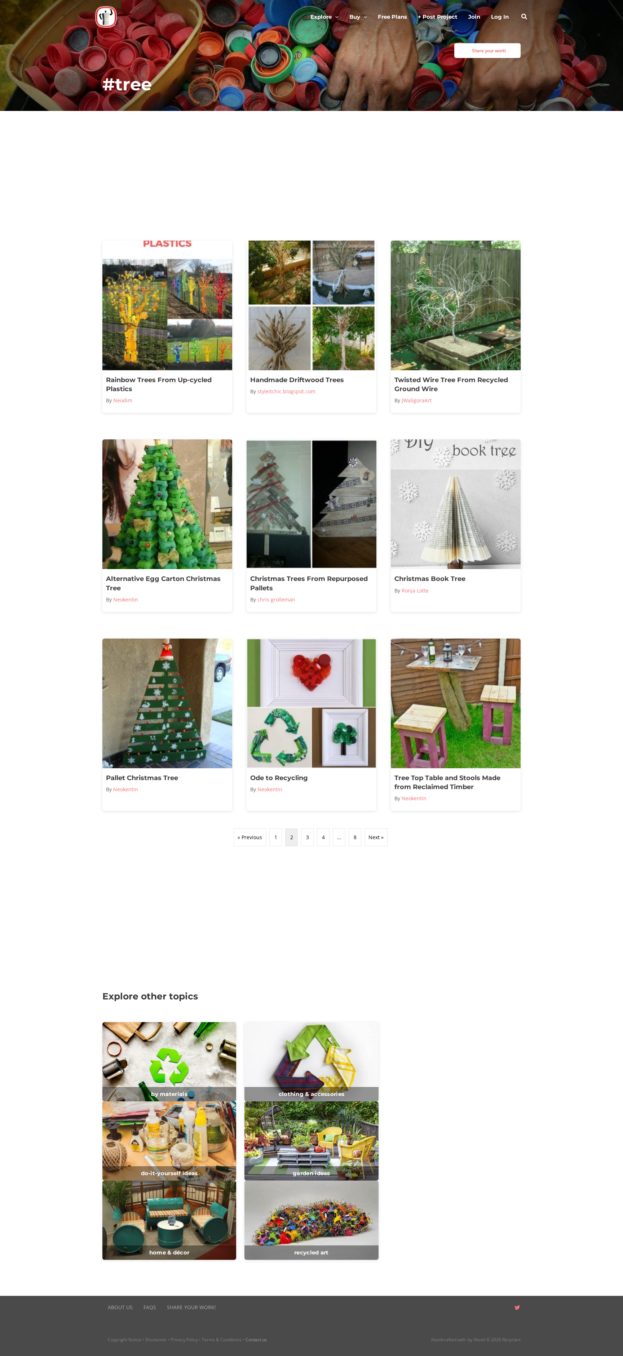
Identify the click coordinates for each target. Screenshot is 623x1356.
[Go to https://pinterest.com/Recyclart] (473, 1308)
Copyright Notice (124, 1340)
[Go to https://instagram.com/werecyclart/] (502, 1308)
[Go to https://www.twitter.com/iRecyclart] (517, 1308)
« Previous (250, 837)
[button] (335, 17)
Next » (376, 837)
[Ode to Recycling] (311, 725)
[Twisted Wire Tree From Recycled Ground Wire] (456, 327)
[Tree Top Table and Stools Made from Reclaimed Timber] (456, 725)
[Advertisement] (311, 175)
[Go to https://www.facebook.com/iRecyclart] (488, 1308)
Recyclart (511, 1340)
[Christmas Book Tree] (456, 525)
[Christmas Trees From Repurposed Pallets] (311, 525)
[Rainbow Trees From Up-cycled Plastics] (167, 327)
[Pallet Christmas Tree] (167, 725)
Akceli (479, 1340)
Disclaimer (156, 1340)
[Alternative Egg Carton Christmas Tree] (167, 525)
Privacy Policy (184, 1340)
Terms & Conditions (222, 1340)
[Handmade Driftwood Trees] (311, 327)
